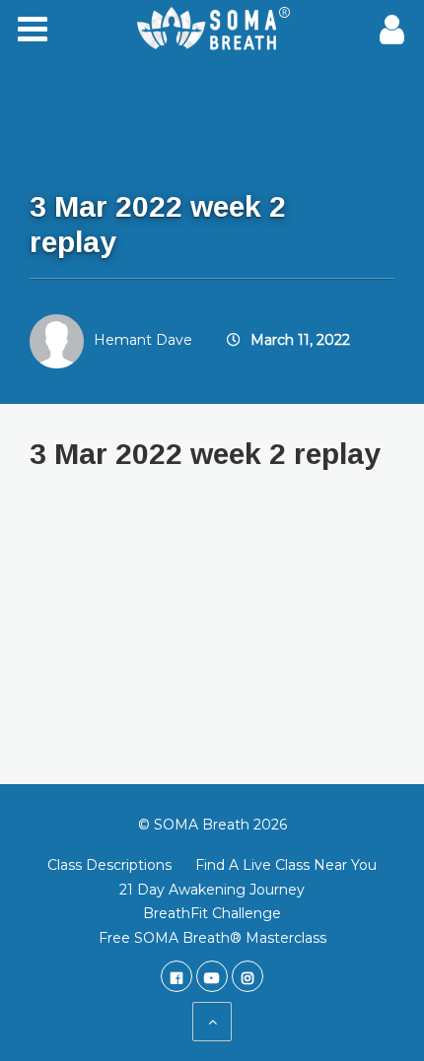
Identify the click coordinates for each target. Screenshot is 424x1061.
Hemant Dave (143, 340)
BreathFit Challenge (212, 913)
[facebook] (176, 976)
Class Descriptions (109, 865)
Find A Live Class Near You (286, 865)
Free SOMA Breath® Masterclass (212, 938)
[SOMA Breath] (212, 29)
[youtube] (212, 976)
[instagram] (247, 976)
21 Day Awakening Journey (212, 889)
